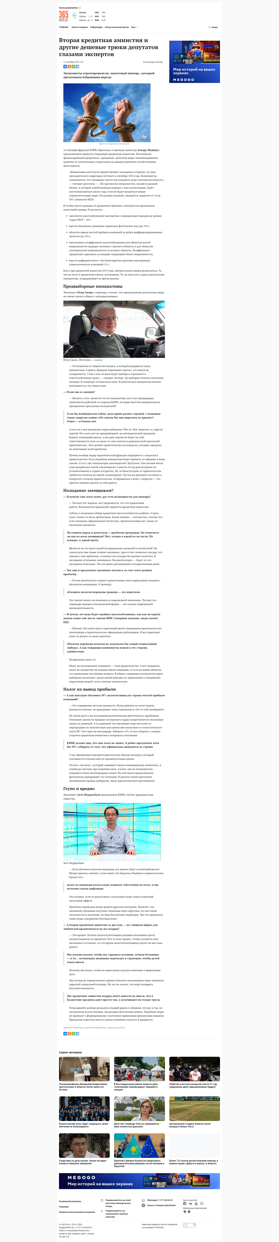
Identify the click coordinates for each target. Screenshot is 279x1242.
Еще (133, 27)
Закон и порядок (79, 27)
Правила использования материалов (77, 1212)
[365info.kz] (65, 16)
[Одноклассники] (69, 66)
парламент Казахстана (95, 1027)
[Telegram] (77, 66)
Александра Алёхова (153, 61)
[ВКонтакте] (65, 66)
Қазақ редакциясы (68, 8)
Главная (63, 27)
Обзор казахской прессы (117, 27)
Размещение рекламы (70, 1201)
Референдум (96, 27)
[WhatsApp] (73, 66)
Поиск (214, 27)
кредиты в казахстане (73, 1027)
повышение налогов (116, 1027)
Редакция (64, 1207)
